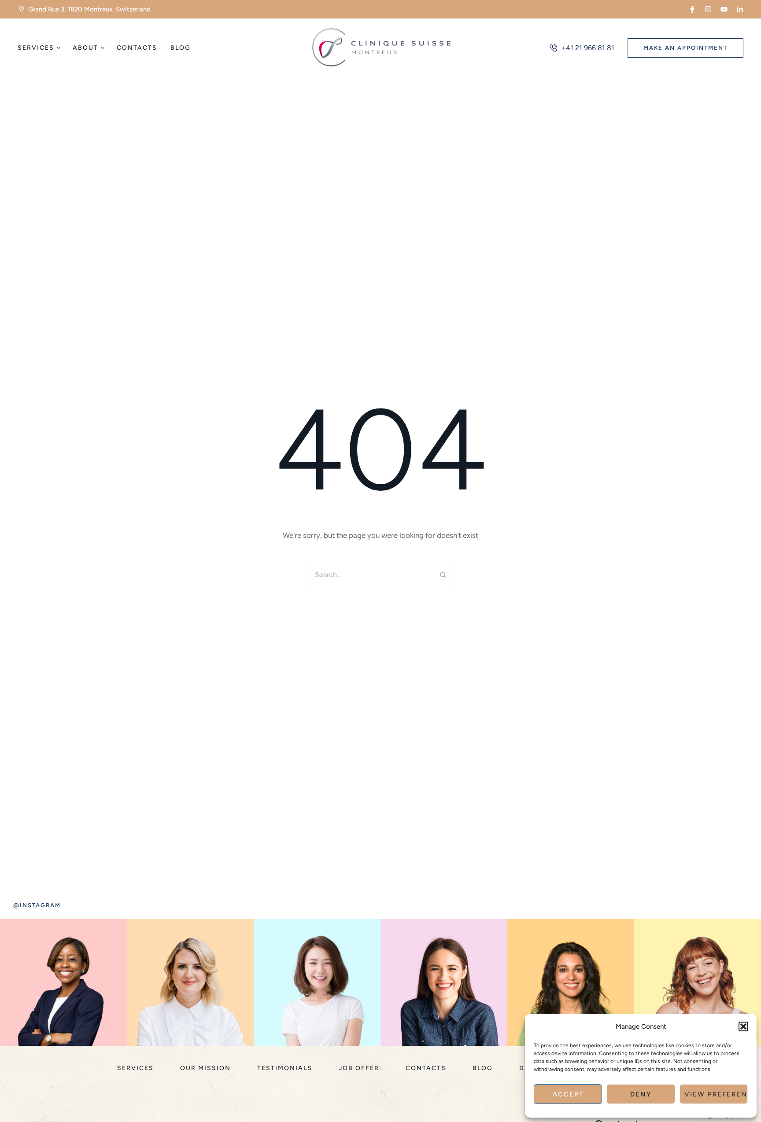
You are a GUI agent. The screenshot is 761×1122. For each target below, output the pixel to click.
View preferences (716, 1094)
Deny (640, 1094)
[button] (743, 1026)
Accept (568, 1094)
